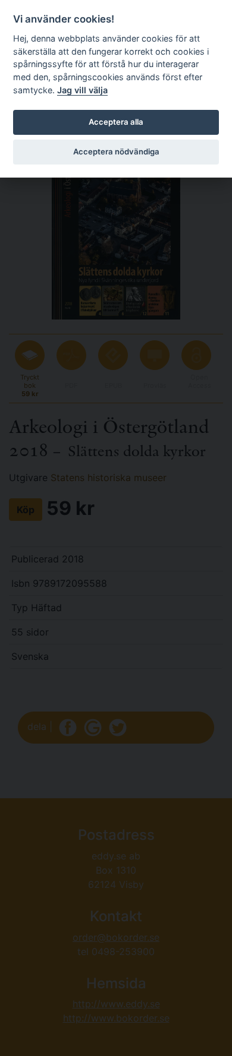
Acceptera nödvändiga (116, 151)
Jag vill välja (82, 90)
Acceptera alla (116, 122)
